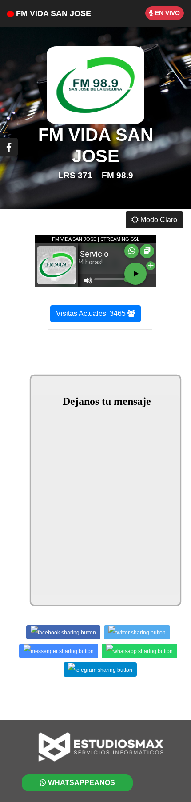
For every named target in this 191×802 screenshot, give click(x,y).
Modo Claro (158, 219)
